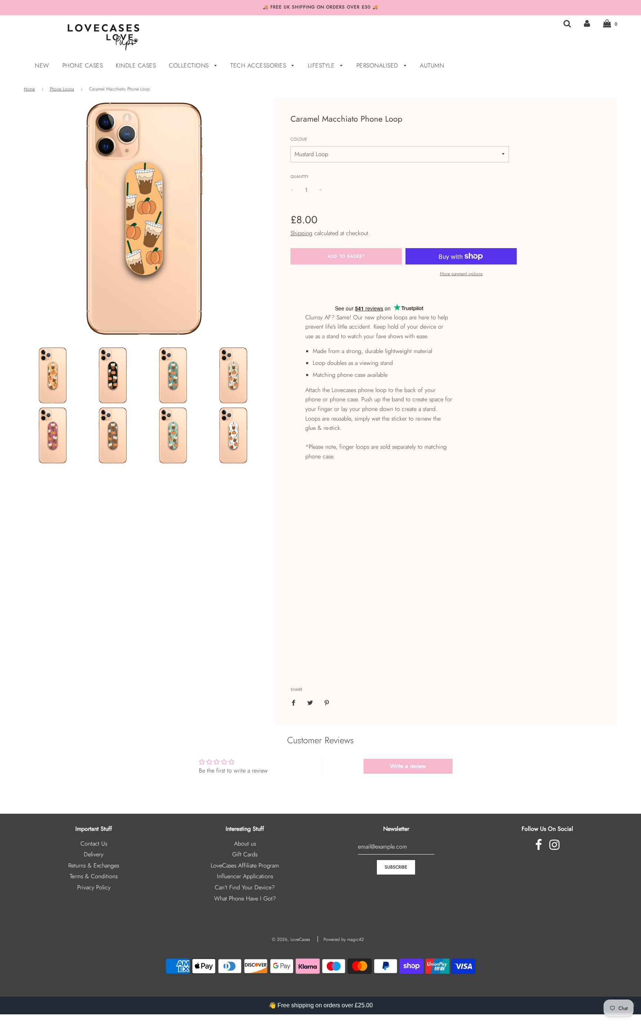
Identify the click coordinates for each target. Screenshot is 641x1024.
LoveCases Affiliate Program (245, 865)
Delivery (93, 854)
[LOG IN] (587, 23)
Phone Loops (62, 89)
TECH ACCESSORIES (259, 65)
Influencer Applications (245, 876)
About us (245, 843)
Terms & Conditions (94, 876)
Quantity (299, 177)
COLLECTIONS (190, 65)
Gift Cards (244, 854)
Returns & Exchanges (93, 865)
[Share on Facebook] (295, 702)
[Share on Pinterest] (326, 702)
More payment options (461, 273)
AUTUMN (432, 65)
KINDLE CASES (136, 65)
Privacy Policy (94, 887)
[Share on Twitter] (310, 702)
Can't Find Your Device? (245, 887)
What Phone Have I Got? (245, 898)
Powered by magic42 (343, 939)
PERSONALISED (378, 65)
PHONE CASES (82, 65)
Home (29, 89)
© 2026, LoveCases (291, 939)
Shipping (301, 233)
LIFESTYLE (322, 65)
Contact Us (93, 843)
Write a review (408, 766)
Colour (298, 139)
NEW (42, 65)
